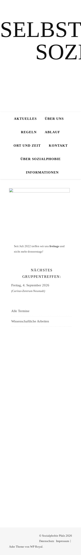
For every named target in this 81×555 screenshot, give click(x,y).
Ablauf (52, 132)
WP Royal (36, 546)
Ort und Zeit (27, 145)
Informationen (42, 172)
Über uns (54, 118)
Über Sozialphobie (40, 159)
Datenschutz (46, 541)
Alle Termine (20, 311)
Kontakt (58, 145)
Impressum (62, 541)
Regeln (29, 132)
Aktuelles (25, 118)
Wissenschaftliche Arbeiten (30, 321)
